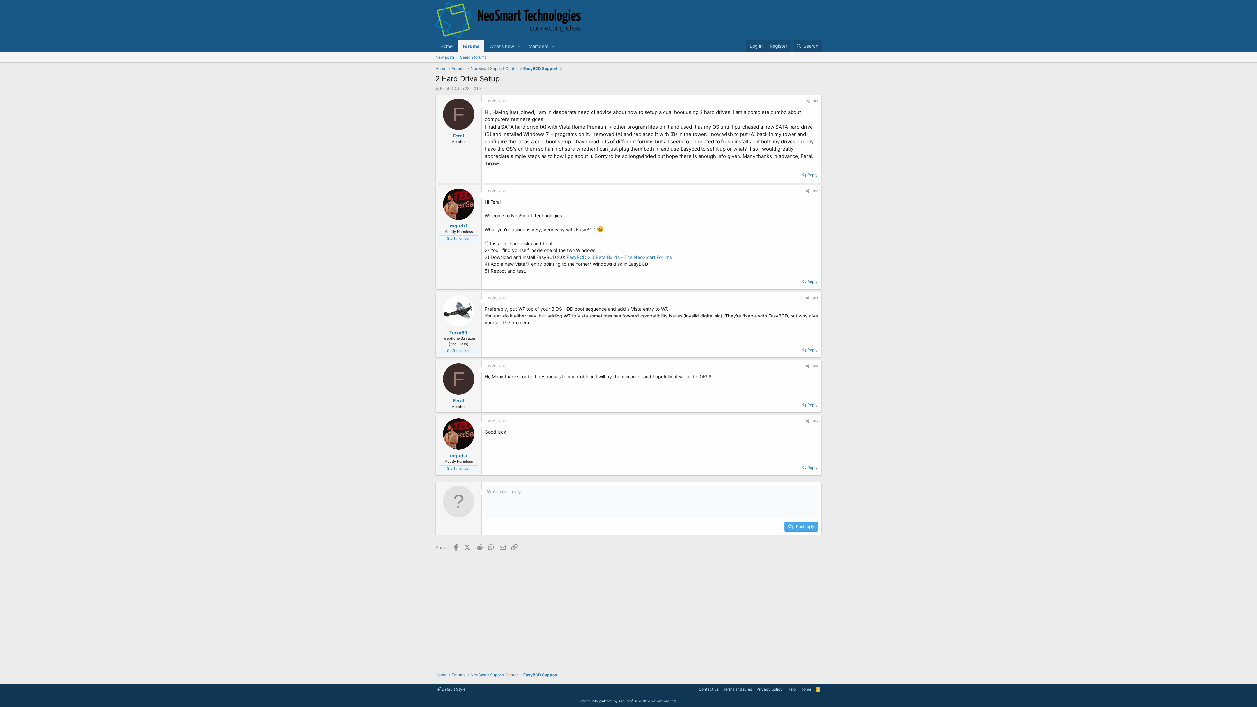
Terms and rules (737, 689)
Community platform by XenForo (628, 701)
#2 (815, 191)
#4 (815, 366)
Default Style (453, 689)
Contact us (709, 689)
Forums (471, 46)
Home (446, 46)
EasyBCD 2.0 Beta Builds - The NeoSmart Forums (619, 257)
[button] (519, 46)
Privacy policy (769, 689)
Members (538, 46)
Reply (812, 174)
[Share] (808, 101)
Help (791, 689)
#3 (815, 298)
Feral (444, 88)
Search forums (473, 57)
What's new (501, 46)
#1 (816, 101)
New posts (445, 57)
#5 (815, 421)
